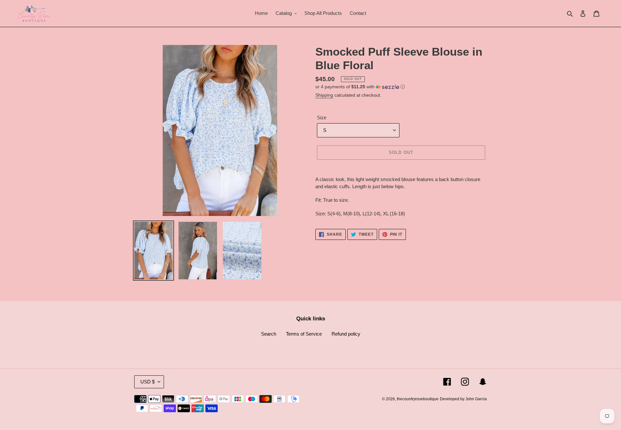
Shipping (324, 95)
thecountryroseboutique (418, 399)
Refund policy (346, 334)
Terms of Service (304, 334)
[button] (360, 87)
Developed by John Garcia (463, 399)
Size (321, 117)
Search (268, 334)
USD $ (147, 381)
